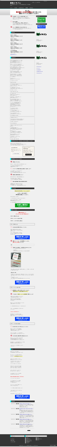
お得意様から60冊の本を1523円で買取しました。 (25, 419)
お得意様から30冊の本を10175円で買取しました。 (25, 414)
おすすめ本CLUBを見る (16, 153)
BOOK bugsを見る (28, 154)
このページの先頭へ (54, 445)
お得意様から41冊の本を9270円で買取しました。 (25, 403)
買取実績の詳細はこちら (13, 54)
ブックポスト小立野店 (13, 441)
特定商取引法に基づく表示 (40, 71)
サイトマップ (38, 68)
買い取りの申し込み (39, 66)
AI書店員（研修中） (13, 440)
